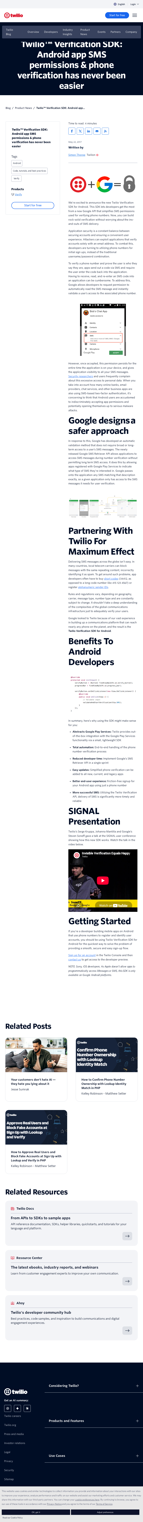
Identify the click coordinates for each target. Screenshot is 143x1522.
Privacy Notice (54, 1504)
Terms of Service (104, 1504)
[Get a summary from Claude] (27, 1408)
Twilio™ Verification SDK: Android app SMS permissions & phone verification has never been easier (31, 138)
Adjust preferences (105, 1512)
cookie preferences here (87, 1499)
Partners (116, 32)
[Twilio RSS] (105, 131)
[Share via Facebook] (71, 131)
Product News (85, 32)
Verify (16, 178)
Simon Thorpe (76, 155)
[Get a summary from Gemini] (17, 1408)
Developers (51, 32)
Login (133, 4)
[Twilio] (13, 15)
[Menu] (134, 15)
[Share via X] (80, 131)
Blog (8, 108)
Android (17, 163)
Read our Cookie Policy (13, 1517)
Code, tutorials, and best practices (29, 171)
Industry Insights (68, 32)
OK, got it (36, 1512)
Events (102, 32)
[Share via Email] (96, 131)
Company (131, 32)
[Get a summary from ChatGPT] (7, 1408)
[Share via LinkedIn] (88, 131)
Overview (33, 32)
